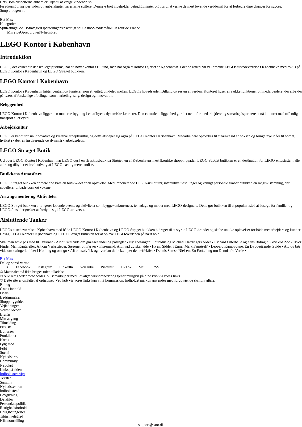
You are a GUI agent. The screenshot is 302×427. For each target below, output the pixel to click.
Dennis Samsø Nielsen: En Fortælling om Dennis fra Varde (200, 251)
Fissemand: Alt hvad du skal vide (124, 246)
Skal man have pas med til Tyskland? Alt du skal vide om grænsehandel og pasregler (63, 242)
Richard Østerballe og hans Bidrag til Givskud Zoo (252, 242)
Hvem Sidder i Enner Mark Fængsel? (180, 246)
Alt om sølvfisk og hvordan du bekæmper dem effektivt (111, 251)
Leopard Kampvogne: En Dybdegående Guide (246, 246)
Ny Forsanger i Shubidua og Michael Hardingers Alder (170, 242)
